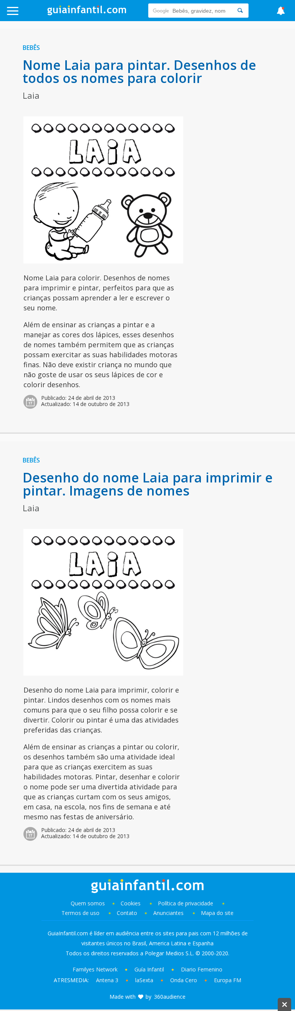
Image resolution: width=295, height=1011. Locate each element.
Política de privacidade (186, 903)
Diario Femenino (201, 969)
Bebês (31, 47)
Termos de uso (80, 913)
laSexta (144, 980)
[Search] (240, 10)
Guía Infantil (149, 969)
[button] (29, 14)
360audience (170, 996)
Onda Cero (183, 980)
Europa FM (227, 980)
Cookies (131, 903)
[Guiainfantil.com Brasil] (86, 13)
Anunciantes (168, 913)
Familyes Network (95, 969)
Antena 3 (107, 980)
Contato (127, 913)
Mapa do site (217, 913)
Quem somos (88, 903)
